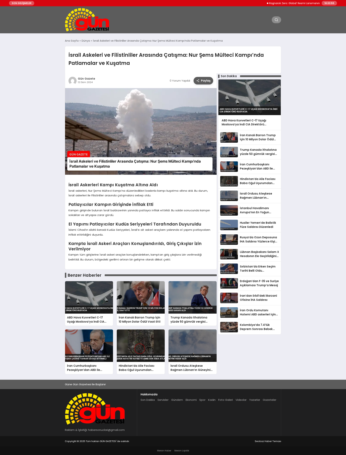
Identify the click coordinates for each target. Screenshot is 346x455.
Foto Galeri (225, 400)
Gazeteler (269, 400)
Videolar (241, 400)
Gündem (177, 400)
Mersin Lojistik (181, 450)
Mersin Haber (164, 450)
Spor (202, 400)
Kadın (212, 400)
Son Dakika (148, 400)
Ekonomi (191, 400)
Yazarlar (254, 400)
